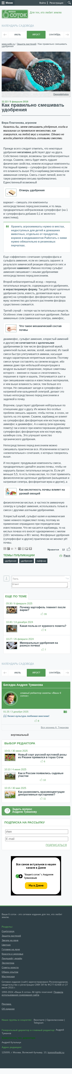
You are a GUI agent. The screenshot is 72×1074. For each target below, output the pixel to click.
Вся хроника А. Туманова (55, 727)
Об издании (8, 1008)
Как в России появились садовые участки (40, 774)
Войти (42, 3)
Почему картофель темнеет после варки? (43, 608)
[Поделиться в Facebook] (4, 548)
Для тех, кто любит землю (46, 12)
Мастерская (8, 976)
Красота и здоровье (12, 953)
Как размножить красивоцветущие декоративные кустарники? (41, 793)
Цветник (6, 944)
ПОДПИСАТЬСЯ (56, 845)
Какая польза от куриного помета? (43, 625)
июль (17, 34)
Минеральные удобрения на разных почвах (39, 644)
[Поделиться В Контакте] (30, 548)
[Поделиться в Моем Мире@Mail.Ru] (19, 548)
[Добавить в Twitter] (26, 548)
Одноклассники (55, 1020)
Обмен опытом (10, 972)
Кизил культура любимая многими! (28, 716)
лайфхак (41, 560)
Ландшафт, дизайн (12, 958)
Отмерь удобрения (32, 190)
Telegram (39, 1022)
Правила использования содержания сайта (32, 993)
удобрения (26, 560)
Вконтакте (39, 1020)
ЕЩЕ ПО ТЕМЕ (16, 596)
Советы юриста (10, 967)
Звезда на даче (10, 940)
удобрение (11, 560)
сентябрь (54, 34)
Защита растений (26, 44)
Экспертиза (8, 963)
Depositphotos (61, 94)
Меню (9, 2)
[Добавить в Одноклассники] (23, 548)
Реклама (7, 1004)
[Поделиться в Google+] (8, 548)
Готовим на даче (11, 949)
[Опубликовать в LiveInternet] (12, 548)
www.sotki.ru (8, 44)
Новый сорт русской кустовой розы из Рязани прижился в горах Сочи (42, 756)
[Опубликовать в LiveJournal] (15, 548)
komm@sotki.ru (56, 1052)
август (36, 34)
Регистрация (56, 3)
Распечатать (67, 555)
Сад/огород (8, 931)
